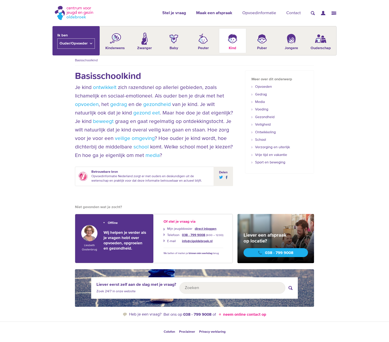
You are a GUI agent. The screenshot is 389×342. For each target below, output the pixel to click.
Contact (293, 13)
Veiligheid (263, 124)
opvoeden (87, 104)
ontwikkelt (104, 87)
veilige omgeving (135, 138)
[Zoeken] (313, 13)
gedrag (118, 104)
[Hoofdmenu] (333, 13)
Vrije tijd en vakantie (271, 155)
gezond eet (146, 113)
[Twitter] (221, 177)
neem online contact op (244, 314)
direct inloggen (205, 229)
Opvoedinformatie (259, 13)
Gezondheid (265, 117)
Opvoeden (263, 87)
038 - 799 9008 (193, 235)
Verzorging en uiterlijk (272, 147)
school (141, 147)
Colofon (169, 332)
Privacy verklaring (212, 332)
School (260, 140)
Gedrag (261, 94)
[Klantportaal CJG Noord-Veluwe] (323, 13)
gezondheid (157, 104)
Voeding (261, 109)
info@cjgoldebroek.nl (197, 241)
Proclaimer (187, 332)
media (152, 155)
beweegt (103, 121)
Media (260, 102)
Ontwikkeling (265, 132)
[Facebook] (226, 177)
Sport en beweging (270, 162)
